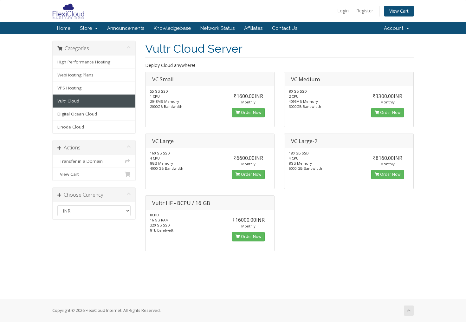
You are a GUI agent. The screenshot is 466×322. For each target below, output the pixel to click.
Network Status (217, 28)
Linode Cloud (70, 127)
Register (364, 11)
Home (63, 28)
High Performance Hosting (83, 62)
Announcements (125, 28)
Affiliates (253, 28)
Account (395, 28)
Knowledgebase (172, 28)
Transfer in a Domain (80, 161)
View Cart (399, 11)
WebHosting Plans (75, 75)
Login (343, 11)
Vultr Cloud (68, 101)
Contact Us (284, 28)
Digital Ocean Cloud (77, 114)
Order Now (250, 112)
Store (87, 28)
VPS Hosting (69, 88)
